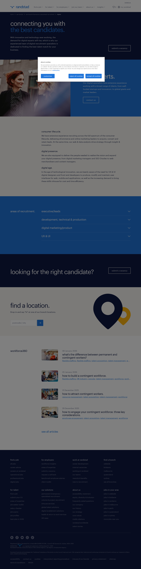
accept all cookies (94, 76)
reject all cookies (76, 76)
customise (48, 76)
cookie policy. (56, 70)
